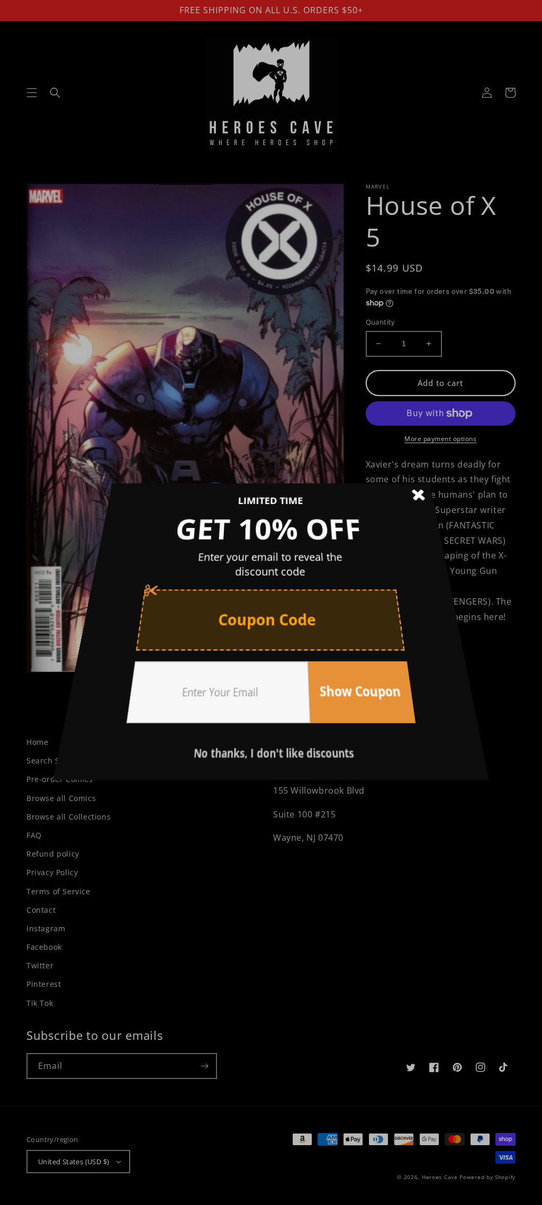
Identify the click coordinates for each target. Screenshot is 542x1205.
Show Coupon (342, 665)
